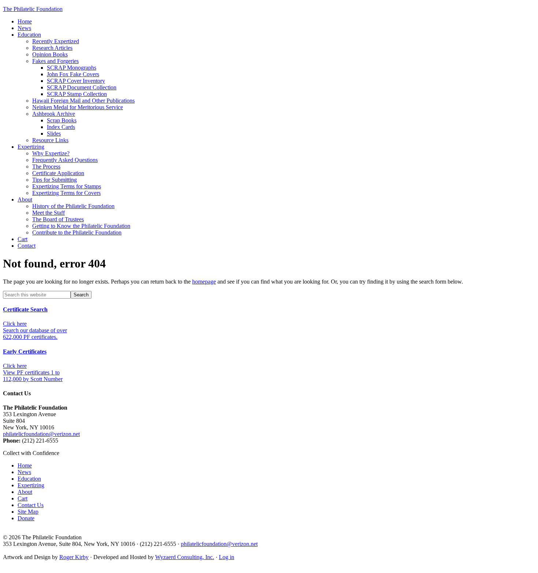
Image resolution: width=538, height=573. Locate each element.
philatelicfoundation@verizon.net (41, 434)
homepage (204, 281)
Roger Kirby (74, 557)
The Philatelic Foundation (33, 9)
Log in (226, 557)
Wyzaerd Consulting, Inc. (184, 557)
